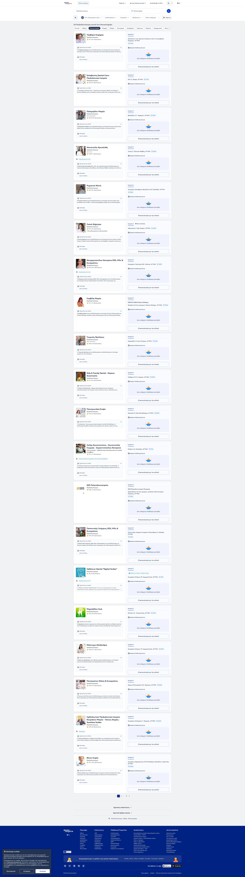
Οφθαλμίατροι (99, 843)
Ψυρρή (104, 28)
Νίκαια (82, 847)
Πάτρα (82, 843)
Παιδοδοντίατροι (116, 818)
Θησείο (148, 28)
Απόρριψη (26, 871)
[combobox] (101, 11)
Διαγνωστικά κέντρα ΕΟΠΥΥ (142, 847)
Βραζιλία (161, 858)
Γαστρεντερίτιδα (115, 838)
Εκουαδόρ (147, 858)
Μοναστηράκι (94, 28)
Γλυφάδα (82, 845)
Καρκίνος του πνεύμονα (117, 848)
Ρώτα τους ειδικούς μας (140, 850)
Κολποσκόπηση (115, 843)
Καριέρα (168, 845)
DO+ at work (170, 836)
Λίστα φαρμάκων (138, 852)
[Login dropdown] (170, 3)
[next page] (129, 796)
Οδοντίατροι (98, 838)
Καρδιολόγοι (98, 848)
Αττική (77, 28)
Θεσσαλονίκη (84, 835)
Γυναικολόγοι (98, 836)
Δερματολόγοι (98, 835)
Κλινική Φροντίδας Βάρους (173, 841)
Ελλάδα (126, 858)
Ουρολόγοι (98, 847)
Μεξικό (136, 858)
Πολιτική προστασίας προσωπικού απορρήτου (168, 873)
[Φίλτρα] (75, 17)
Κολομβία (141, 858)
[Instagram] (69, 865)
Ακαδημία (130, 28)
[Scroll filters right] (157, 17)
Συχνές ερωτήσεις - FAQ (140, 848)
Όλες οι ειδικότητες (139, 841)
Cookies (152, 873)
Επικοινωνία (169, 835)
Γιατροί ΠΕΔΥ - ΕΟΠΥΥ (140, 835)
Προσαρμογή (11, 871)
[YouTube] (78, 865)
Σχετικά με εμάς (170, 833)
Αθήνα (84, 28)
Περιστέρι (82, 838)
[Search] (169, 11)
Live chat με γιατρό (171, 838)
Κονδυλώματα (115, 833)
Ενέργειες (169, 848)
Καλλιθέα (83, 841)
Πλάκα (112, 28)
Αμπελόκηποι (83, 840)
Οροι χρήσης (144, 873)
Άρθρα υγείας (138, 843)
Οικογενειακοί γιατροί (140, 836)
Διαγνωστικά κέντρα (139, 845)
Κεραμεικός (158, 28)
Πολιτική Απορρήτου (14, 862)
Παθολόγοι (98, 840)
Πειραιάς (82, 836)
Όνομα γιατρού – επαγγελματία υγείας (145, 838)
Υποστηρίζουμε (170, 852)
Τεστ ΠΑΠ (113, 836)
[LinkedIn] (74, 865)
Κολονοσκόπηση (115, 835)
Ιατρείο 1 (131, 34)
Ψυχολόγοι (97, 841)
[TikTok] (83, 865)
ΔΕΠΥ (112, 841)
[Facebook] (65, 865)
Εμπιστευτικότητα (171, 850)
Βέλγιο (131, 858)
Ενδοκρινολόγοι (99, 845)
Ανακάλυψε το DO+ (171, 840)
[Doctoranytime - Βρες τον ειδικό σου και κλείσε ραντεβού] (109, 818)
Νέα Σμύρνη (83, 848)
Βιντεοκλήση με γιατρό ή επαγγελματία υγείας (147, 833)
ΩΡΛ (96, 833)
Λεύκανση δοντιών (116, 840)
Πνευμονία (113, 847)
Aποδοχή (43, 871)
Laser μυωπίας (115, 845)
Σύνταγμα (120, 28)
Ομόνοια (140, 28)
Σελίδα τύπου (170, 847)
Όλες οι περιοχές (138, 840)
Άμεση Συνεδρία (170, 843)
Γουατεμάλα (154, 858)
